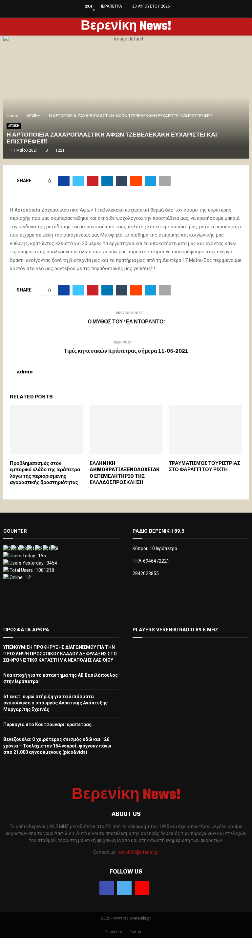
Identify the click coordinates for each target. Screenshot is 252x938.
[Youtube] (142, 888)
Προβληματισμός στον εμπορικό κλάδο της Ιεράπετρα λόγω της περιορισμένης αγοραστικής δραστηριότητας (45, 473)
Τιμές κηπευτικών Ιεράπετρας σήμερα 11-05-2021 (126, 351)
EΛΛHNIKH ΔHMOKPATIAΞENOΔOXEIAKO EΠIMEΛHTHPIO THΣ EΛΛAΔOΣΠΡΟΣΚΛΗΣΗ (124, 473)
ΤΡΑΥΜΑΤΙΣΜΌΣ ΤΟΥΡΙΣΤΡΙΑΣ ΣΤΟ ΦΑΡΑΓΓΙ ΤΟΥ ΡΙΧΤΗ (204, 466)
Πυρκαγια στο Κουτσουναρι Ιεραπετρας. (48, 724)
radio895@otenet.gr (138, 852)
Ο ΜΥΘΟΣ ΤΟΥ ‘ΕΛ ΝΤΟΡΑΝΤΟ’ (126, 321)
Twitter (135, 931)
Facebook (114, 931)
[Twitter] (124, 888)
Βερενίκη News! (126, 26)
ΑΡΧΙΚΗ (13, 126)
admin (24, 371)
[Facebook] (106, 888)
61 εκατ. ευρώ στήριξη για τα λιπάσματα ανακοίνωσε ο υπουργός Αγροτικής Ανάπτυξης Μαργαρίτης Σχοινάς (55, 703)
